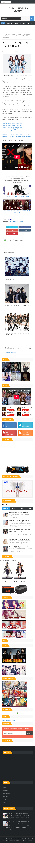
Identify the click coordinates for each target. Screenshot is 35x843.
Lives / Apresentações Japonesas (12, 128)
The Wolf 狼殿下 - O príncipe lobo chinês (19, 547)
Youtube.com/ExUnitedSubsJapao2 (12, 123)
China (4, 799)
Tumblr (26, 230)
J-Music (20, 23)
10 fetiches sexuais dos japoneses (18, 512)
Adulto (4, 787)
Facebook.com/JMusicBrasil (10, 130)
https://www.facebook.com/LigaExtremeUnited (16, 136)
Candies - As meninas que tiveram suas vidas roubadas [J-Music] (19, 530)
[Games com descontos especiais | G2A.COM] (17, 469)
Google (13, 230)
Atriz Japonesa (6, 793)
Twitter (13, 227)
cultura (4, 802)
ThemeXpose (11, 840)
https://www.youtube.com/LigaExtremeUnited (16, 134)
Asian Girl (5, 790)
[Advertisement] (18, 30)
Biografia (5, 796)
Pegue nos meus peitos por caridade (19, 539)
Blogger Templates (27, 840)
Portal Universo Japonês (17, 10)
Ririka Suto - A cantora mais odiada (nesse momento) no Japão (19, 521)
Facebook (25, 227)
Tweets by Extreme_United (8, 720)
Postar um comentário (11, 352)
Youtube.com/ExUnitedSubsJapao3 (12, 125)
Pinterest (13, 233)
